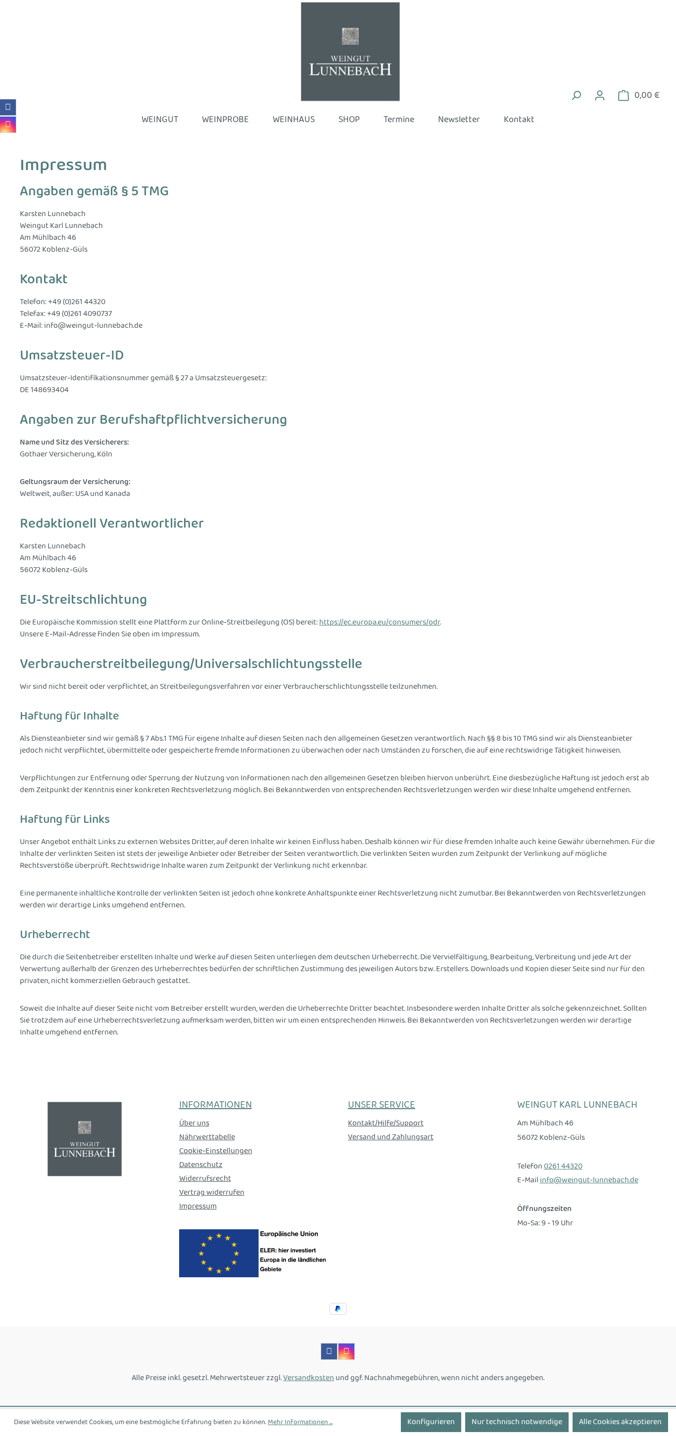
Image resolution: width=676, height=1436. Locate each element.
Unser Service (381, 1105)
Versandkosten (308, 1378)
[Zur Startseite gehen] (338, 51)
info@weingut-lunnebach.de (589, 1180)
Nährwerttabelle (207, 1137)
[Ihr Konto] (600, 96)
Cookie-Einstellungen (215, 1151)
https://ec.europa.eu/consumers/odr (379, 622)
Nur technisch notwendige (517, 1422)
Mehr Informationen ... (300, 1422)
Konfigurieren (431, 1422)
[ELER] (253, 1253)
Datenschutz (201, 1165)
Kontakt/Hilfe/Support (386, 1123)
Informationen (215, 1105)
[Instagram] (8, 125)
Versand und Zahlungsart (391, 1137)
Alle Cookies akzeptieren (620, 1422)
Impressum (198, 1206)
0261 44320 (563, 1166)
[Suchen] (576, 96)
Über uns (194, 1123)
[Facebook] (8, 107)
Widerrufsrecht (205, 1178)
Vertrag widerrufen (211, 1192)
